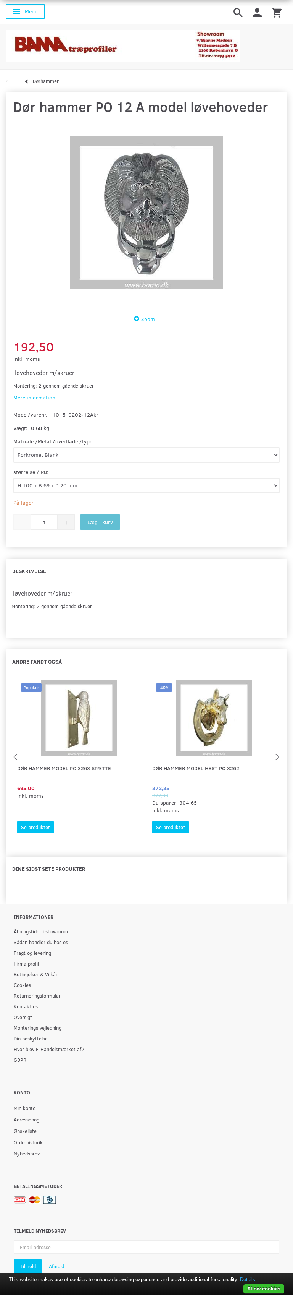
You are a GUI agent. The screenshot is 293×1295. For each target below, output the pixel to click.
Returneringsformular (37, 995)
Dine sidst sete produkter (48, 868)
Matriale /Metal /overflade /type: (53, 441)
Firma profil (26, 963)
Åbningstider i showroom (41, 931)
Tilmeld (28, 1266)
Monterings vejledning (37, 1027)
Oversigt (23, 1017)
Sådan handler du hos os (41, 942)
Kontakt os (26, 1006)
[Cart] (276, 12)
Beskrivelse (29, 570)
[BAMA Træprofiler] (123, 43)
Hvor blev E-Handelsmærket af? (49, 1049)
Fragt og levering (32, 952)
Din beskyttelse (31, 1038)
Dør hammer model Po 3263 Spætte (64, 768)
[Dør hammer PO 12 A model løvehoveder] (146, 213)
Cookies (22, 985)
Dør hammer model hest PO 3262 (195, 768)
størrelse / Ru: (30, 471)
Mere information (34, 397)
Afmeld (56, 1266)
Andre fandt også (37, 661)
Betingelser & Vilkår (36, 974)
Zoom (148, 319)
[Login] (257, 12)
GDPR (20, 1059)
